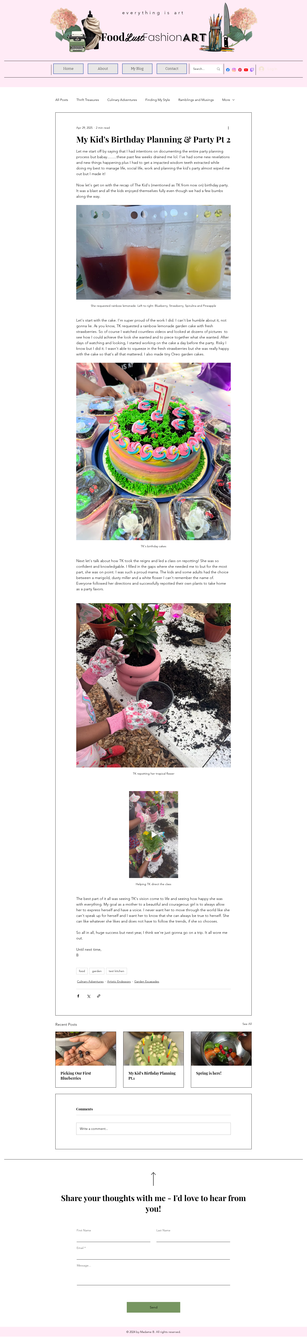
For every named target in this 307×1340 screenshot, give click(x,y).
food (82, 971)
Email (80, 1247)
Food (153, 37)
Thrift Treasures (87, 100)
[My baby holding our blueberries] (86, 1049)
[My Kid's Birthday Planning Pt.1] (153, 1049)
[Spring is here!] (221, 1049)
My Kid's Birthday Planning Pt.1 (152, 1076)
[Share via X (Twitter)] (88, 996)
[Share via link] (99, 996)
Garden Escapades (146, 981)
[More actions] (228, 127)
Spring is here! (208, 1073)
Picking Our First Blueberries (76, 1076)
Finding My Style (157, 100)
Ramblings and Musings (196, 100)
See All (247, 1024)
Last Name (163, 1230)
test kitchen (116, 971)
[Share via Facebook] (78, 996)
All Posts (61, 100)
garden (97, 971)
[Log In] (261, 69)
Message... (84, 1265)
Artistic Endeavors (119, 981)
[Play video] (153, 834)
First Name (84, 1230)
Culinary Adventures (122, 100)
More (226, 100)
